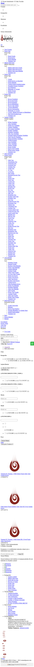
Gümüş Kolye (12, 282)
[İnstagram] (7, 572)
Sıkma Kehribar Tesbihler (15, 139)
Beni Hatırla (6, 342)
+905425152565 (24, 628)
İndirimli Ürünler (13, 615)
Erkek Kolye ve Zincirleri (15, 81)
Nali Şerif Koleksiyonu (14, 114)
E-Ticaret (12, 664)
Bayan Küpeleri (12, 102)
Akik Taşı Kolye (12, 279)
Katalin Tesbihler (13, 130)
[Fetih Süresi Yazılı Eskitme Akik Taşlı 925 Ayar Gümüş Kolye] (14, 505)
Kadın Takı (7, 94)
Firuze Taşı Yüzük (13, 292)
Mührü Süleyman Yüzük (15, 68)
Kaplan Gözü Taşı (13, 196)
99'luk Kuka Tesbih (13, 150)
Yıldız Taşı (11, 249)
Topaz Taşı (11, 241)
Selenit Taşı (11, 205)
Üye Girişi (7, 331)
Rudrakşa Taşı (12, 229)
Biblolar (10, 307)
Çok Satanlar (8, 257)
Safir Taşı (10, 234)
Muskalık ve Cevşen (14, 89)
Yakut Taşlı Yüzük (13, 272)
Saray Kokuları (8, 153)
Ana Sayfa (11, 608)
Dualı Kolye (11, 58)
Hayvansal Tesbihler (14, 129)
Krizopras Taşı (12, 203)
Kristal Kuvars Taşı (13, 201)
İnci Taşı (10, 190)
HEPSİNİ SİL (4, 369)
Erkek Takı (7, 74)
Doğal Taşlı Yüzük (13, 297)
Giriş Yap (3, 325)
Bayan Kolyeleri (12, 101)
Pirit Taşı (10, 228)
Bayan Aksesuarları (13, 109)
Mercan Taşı (11, 216)
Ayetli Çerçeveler (13, 305)
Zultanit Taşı (11, 252)
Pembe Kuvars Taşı (13, 226)
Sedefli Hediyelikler (13, 312)
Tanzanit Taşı (12, 239)
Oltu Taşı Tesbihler (13, 134)
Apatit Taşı (11, 168)
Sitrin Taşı (11, 238)
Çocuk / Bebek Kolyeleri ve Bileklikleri (19, 112)
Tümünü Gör (12, 61)
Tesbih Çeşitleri (8, 117)
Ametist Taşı (11, 167)
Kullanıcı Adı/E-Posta (7, 334)
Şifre (2, 338)
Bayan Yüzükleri (13, 99)
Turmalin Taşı (12, 243)
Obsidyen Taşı (12, 221)
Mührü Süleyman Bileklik (15, 71)
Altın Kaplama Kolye (14, 284)
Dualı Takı (7, 51)
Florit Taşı (11, 180)
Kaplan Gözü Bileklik (14, 266)
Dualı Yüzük (11, 56)
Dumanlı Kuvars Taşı (14, 175)
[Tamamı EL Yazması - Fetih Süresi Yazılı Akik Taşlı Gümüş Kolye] (14, 472)
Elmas (10, 177)
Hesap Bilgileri (8, 317)
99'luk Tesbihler (12, 122)
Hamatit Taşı (11, 186)
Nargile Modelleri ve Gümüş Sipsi (18, 310)
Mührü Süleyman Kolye (15, 69)
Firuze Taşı (11, 178)
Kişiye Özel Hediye (13, 309)
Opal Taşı (11, 224)
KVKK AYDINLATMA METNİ (17, 603)
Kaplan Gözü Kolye (14, 281)
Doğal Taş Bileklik (13, 285)
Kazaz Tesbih (12, 147)
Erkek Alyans (12, 91)
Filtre (2, 442)
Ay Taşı (10, 170)
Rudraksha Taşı (12, 231)
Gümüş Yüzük (12, 271)
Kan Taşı (10, 200)
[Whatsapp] (8, 570)
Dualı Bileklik (12, 59)
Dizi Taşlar (11, 173)
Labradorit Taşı (12, 206)
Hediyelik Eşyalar (9, 300)
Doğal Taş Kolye (13, 276)
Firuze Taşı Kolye (13, 277)
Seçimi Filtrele (5, 440)
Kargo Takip (4, 323)
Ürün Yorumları (12, 601)
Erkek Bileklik (12, 82)
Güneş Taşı (11, 183)
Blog (5, 315)
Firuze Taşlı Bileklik (14, 267)
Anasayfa (7, 347)
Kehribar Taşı (12, 198)
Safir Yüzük (11, 290)
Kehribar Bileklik (13, 287)
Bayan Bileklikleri (13, 104)
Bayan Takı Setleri (13, 106)
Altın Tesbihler (12, 124)
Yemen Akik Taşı (13, 246)
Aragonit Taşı (12, 165)
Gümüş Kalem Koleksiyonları (16, 84)
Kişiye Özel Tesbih (13, 148)
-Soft (9, 664)
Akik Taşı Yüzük (13, 295)
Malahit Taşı (11, 214)
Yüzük (10, 79)
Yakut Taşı (11, 244)
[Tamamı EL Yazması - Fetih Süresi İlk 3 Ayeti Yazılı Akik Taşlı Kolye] (14, 538)
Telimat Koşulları (13, 593)
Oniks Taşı (11, 223)
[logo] (17, 38)
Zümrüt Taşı (11, 254)
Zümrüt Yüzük (12, 264)
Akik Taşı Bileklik (13, 289)
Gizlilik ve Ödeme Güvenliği (16, 600)
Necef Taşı (11, 218)
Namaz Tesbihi (12, 145)
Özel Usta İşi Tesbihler (14, 137)
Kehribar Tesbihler (13, 132)
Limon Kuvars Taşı (13, 211)
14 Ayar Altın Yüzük (14, 274)
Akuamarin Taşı (12, 162)
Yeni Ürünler (8, 49)
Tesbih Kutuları (12, 140)
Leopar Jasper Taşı (13, 210)
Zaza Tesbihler (12, 142)
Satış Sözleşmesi (12, 596)
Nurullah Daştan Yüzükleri (15, 86)
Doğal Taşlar (8, 155)
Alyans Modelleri (13, 107)
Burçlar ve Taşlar (13, 582)
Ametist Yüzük (12, 294)
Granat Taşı (11, 181)
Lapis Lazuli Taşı (13, 213)
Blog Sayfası (11, 613)
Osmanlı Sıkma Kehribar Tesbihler (18, 135)
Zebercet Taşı (12, 251)
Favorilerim (4, 322)
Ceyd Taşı (11, 172)
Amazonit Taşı (12, 163)
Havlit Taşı (11, 188)
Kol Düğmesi (12, 87)
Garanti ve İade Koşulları (15, 598)
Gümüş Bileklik (12, 269)
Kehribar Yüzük (12, 262)
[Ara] (18, 5)
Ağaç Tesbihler (12, 143)
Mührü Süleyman (9, 63)
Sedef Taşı (11, 236)
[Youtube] (7, 568)
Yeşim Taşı (11, 248)
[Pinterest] (7, 564)
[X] (5, 567)
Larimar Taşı (11, 208)
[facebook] (7, 565)
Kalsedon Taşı (12, 195)
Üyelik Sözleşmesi (13, 595)
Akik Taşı (11, 160)
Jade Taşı (10, 193)
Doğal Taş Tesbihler (13, 125)
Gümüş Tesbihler (13, 127)
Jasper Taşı (11, 191)
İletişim (6, 319)
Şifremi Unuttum (15, 342)
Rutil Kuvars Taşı (13, 233)
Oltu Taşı (10, 219)
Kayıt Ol (3, 327)
